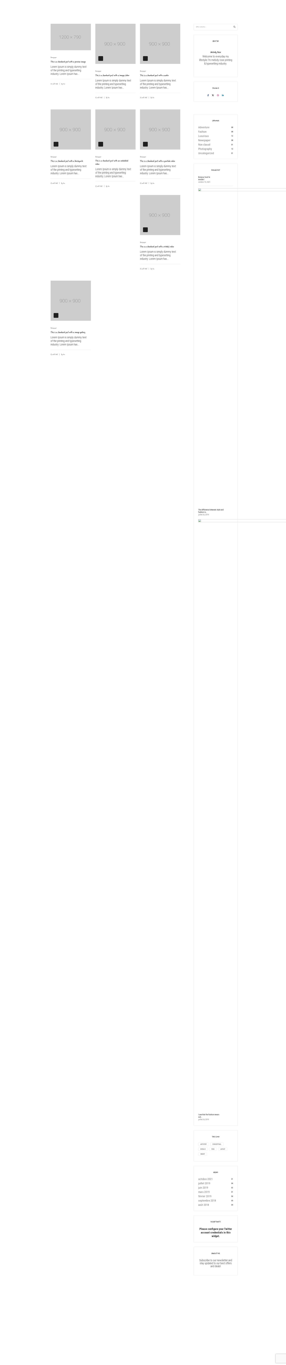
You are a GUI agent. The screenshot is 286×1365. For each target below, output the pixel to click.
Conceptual (216, 1144)
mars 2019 (204, 1191)
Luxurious (203, 136)
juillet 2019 (204, 1183)
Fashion (202, 131)
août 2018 (203, 1204)
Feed (212, 1149)
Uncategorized (206, 153)
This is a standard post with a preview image (68, 61)
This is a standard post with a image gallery (68, 332)
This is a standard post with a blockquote (67, 161)
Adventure (203, 127)
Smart (202, 1154)
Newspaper (54, 57)
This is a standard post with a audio (154, 75)
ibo (64, 84)
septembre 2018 (207, 1200)
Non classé (204, 144)
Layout (222, 1149)
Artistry (203, 1144)
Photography (205, 148)
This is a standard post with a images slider (112, 75)
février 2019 (204, 1196)
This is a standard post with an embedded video (111, 162)
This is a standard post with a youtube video (157, 161)
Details (203, 1149)
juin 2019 (203, 1187)
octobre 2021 (205, 1179)
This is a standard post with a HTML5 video (157, 246)
